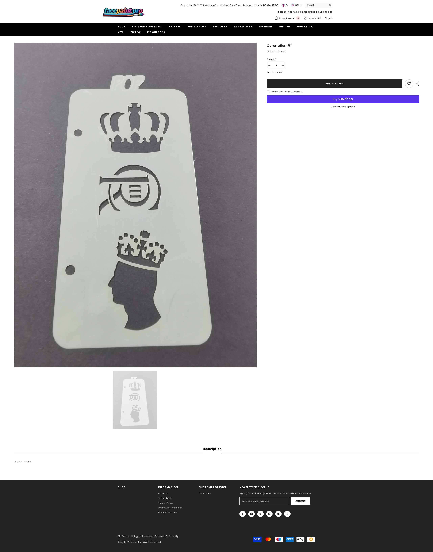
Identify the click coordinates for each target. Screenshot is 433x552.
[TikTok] (269, 514)
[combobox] (316, 5)
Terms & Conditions (293, 92)
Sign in (328, 18)
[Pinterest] (260, 514)
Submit (300, 501)
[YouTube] (278, 514)
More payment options (343, 106)
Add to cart (334, 83)
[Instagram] (251, 514)
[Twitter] (287, 514)
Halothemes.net (151, 542)
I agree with (277, 91)
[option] (135, 205)
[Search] (318, 5)
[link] (409, 83)
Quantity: (272, 59)
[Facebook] (242, 514)
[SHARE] (416, 84)
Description (212, 449)
